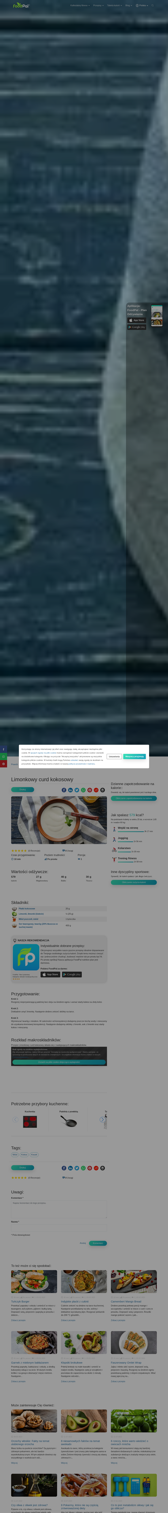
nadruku (91, 764)
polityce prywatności (77, 764)
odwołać (74, 760)
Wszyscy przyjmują (134, 756)
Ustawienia (114, 756)
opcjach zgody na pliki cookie (43, 753)
